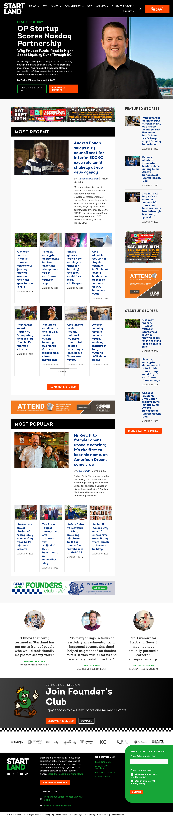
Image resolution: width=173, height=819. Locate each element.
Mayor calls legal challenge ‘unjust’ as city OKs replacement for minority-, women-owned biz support (75, 415)
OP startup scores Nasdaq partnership (44, 36)
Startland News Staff (88, 178)
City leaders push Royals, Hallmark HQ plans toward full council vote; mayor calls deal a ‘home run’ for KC (75, 342)
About (127, 11)
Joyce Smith (83, 544)
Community (72, 6)
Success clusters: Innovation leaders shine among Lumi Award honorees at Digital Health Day (151, 169)
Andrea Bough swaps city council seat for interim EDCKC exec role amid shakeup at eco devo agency (89, 158)
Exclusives (50, 6)
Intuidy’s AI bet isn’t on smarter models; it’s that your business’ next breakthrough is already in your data (151, 205)
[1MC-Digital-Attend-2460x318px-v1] (63, 480)
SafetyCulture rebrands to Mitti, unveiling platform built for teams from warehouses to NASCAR (75, 611)
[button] (39, 6)
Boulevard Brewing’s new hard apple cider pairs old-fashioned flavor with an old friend (49, 411)
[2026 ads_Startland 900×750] (143, 246)
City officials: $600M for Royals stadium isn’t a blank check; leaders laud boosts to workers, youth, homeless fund (100, 272)
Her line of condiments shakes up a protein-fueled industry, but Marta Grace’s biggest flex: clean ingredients (50, 342)
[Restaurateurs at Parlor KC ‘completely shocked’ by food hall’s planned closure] (26, 313)
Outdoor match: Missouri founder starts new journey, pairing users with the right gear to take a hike (25, 269)
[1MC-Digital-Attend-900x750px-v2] (143, 283)
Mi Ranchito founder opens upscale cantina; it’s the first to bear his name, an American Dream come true (91, 523)
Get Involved (96, 6)
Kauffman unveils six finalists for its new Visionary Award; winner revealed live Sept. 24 (100, 411)
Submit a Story (123, 6)
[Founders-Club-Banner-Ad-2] (63, 660)
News (33, 6)
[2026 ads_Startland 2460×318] (63, 114)
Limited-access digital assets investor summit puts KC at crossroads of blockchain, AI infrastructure (25, 418)
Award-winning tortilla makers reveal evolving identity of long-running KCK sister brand (99, 342)
